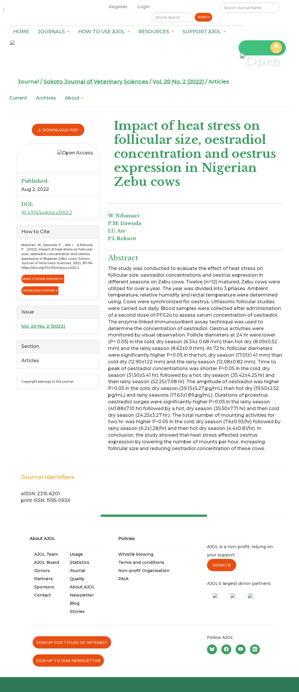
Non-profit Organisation (143, 570)
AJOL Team (46, 554)
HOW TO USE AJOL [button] (102, 31)
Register (118, 6)
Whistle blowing (135, 554)
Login (143, 6)
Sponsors (44, 587)
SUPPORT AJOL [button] (202, 31)
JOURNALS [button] (52, 31)
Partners (43, 578)
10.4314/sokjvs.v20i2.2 (46, 212)
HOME (21, 31)
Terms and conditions (141, 562)
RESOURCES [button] (154, 31)
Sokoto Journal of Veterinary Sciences (96, 82)
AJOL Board (46, 562)
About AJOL (82, 587)
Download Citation (38, 290)
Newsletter (82, 595)
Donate (222, 565)
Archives (46, 98)
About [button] (73, 98)
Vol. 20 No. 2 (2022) (178, 82)
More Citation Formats (41, 279)
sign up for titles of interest (72, 642)
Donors (42, 570)
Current (18, 98)
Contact (42, 595)
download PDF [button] (59, 130)
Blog (74, 603)
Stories (77, 611)
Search (203, 17)
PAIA (123, 578)
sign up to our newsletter (68, 660)
